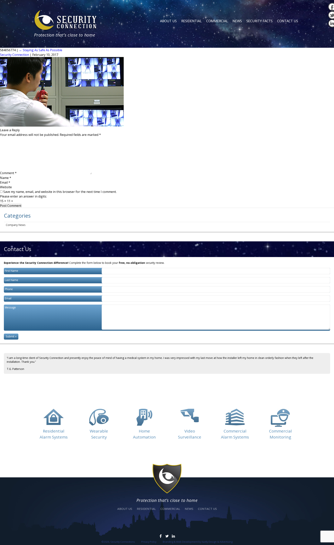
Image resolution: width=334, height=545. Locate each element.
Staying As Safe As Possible (40, 50)
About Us (168, 21)
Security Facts (259, 21)
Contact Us (287, 21)
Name (5, 178)
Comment (8, 173)
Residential (191, 21)
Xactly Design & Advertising (217, 541)
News (237, 21)
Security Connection (14, 55)
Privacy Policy (148, 541)
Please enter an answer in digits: (23, 196)
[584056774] (62, 125)
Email (5, 182)
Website (6, 187)
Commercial (217, 21)
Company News (16, 225)
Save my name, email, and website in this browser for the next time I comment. (60, 192)
